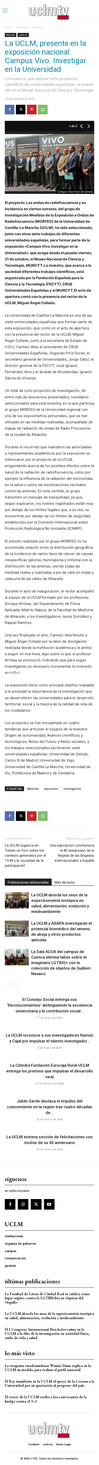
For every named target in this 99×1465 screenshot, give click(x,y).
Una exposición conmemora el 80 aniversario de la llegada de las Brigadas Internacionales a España (72, 853)
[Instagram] (23, 1204)
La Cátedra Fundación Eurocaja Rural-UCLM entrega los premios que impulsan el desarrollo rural (49, 1071)
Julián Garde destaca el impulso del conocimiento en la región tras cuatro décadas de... (49, 1107)
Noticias (22, 27)
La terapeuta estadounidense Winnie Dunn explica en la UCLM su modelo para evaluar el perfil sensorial (48, 1368)
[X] (20, 109)
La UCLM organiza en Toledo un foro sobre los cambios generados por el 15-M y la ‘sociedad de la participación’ (25, 855)
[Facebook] (9, 109)
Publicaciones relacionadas (28, 882)
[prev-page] (8, 986)
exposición (51, 788)
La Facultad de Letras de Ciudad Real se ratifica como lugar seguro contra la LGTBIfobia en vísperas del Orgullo (47, 1298)
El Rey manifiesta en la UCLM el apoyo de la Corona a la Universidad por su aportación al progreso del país (49, 1383)
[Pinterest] (32, 109)
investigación (72, 788)
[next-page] (15, 986)
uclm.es (37, 27)
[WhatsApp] (43, 109)
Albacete (33, 788)
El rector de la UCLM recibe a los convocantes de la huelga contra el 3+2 (46, 1399)
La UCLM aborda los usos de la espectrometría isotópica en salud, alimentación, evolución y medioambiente (49, 1315)
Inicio (8, 27)
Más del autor (65, 882)
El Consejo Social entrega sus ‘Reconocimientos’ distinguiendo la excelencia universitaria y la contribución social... (49, 1005)
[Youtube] (49, 1204)
